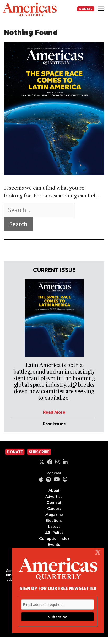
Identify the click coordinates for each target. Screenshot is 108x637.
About (54, 490)
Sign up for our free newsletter (57, 588)
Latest (54, 526)
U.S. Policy (54, 532)
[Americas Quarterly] (30, 9)
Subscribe (39, 452)
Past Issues (54, 423)
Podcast (54, 473)
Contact (54, 502)
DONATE (85, 8)
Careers (54, 508)
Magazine (54, 514)
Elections (54, 520)
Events (54, 544)
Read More (54, 412)
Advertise (54, 496)
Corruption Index (54, 538)
